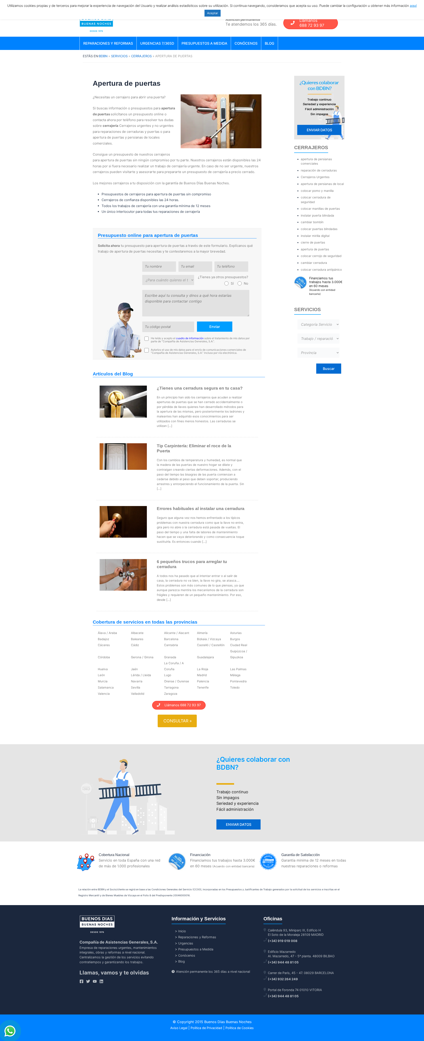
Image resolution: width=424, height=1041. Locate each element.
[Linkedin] (101, 981)
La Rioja (202, 669)
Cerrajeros (141, 56)
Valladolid (137, 693)
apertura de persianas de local (322, 184)
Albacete (137, 633)
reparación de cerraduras (319, 170)
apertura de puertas (315, 249)
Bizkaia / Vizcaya (209, 639)
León (101, 675)
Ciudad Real (238, 645)
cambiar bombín (312, 222)
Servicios (119, 56)
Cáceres (104, 645)
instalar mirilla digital (315, 236)
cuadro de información (190, 338)
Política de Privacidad (206, 1028)
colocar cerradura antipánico (321, 269)
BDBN (103, 56)
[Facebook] (81, 981)
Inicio (182, 931)
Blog (269, 43)
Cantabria (171, 645)
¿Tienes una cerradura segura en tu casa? (200, 388)
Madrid (202, 675)
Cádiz (135, 645)
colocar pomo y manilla (317, 190)
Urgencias (185, 943)
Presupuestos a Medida (204, 43)
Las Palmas (238, 669)
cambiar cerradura (314, 263)
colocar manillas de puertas (320, 208)
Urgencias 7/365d (157, 43)
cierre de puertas (313, 242)
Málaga (235, 675)
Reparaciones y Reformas (108, 43)
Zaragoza (170, 693)
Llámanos (311, 23)
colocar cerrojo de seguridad (321, 256)
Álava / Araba (107, 633)
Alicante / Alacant (176, 633)
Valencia (104, 693)
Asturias (236, 633)
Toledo (235, 687)
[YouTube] (95, 981)
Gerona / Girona (142, 657)
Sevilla (135, 687)
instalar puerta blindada (317, 215)
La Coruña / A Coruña (174, 666)
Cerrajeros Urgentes (315, 177)
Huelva (103, 669)
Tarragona (171, 687)
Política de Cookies (239, 1028)
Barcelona (171, 639)
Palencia (203, 681)
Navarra (136, 681)
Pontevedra (238, 681)
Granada (170, 657)
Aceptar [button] (212, 13)
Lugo (167, 675)
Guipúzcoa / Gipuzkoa (238, 654)
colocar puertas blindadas (319, 229)
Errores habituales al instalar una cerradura (200, 508)
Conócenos (246, 43)
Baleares (137, 639)
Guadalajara (205, 657)
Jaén (134, 669)
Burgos (235, 639)
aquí (413, 6)
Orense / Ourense (176, 681)
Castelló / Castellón (211, 645)
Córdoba (104, 657)
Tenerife (203, 687)
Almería (202, 633)
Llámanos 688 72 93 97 (180, 705)
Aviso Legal (178, 1028)
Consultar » (177, 720)
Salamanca (106, 687)
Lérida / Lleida (141, 675)
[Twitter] (88, 981)
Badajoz (103, 639)
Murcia (103, 681)
